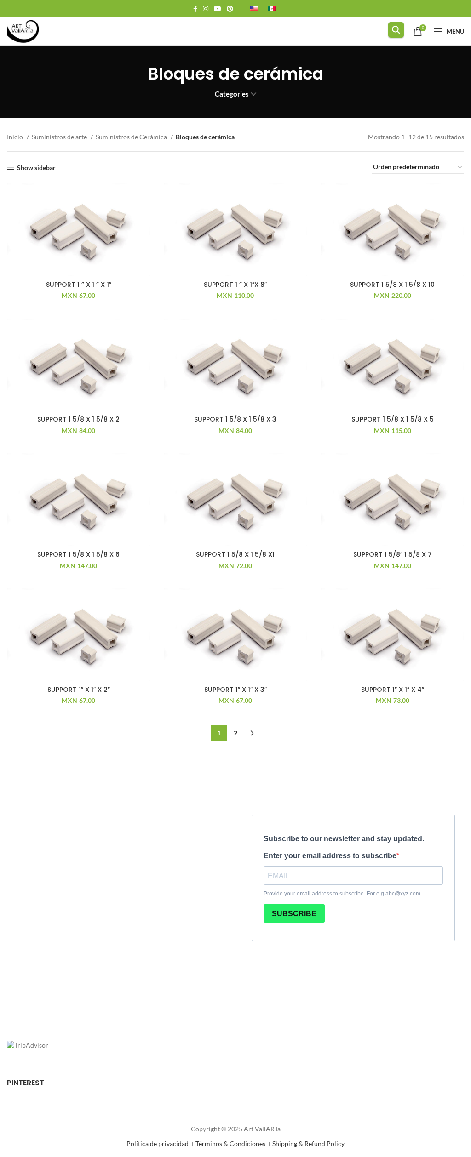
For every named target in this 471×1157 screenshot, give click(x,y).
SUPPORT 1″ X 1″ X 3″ (235, 689)
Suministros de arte (60, 137)
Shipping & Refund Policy (308, 1143)
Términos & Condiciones (230, 1143)
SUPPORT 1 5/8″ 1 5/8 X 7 (392, 554)
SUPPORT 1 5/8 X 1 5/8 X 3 (235, 419)
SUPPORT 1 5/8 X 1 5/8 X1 (235, 554)
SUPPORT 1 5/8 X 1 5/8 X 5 (392, 419)
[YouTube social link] (217, 9)
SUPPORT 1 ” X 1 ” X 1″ (78, 284)
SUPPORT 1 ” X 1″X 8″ (235, 284)
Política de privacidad (157, 1143)
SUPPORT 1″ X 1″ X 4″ (392, 689)
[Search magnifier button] (396, 30)
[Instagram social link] (205, 9)
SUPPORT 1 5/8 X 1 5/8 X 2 (78, 419)
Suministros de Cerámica (132, 137)
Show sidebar (36, 167)
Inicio (15, 137)
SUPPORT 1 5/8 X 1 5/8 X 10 (392, 284)
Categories (232, 94)
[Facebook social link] (195, 9)
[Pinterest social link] (230, 9)
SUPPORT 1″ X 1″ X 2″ (78, 689)
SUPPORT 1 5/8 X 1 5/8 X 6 (78, 554)
